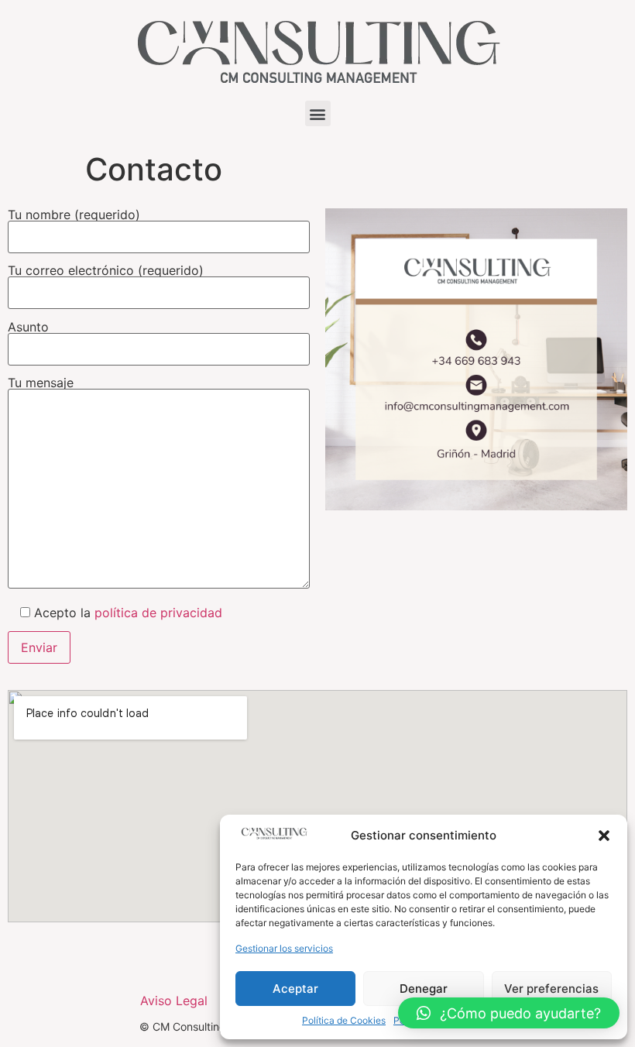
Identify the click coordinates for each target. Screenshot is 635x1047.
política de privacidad (158, 612)
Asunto (28, 328)
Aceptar (295, 988)
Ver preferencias (551, 988)
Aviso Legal (174, 1000)
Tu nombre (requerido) (74, 215)
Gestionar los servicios (284, 948)
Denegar (424, 988)
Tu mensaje (41, 383)
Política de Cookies (344, 1020)
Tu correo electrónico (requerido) (106, 271)
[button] (604, 835)
